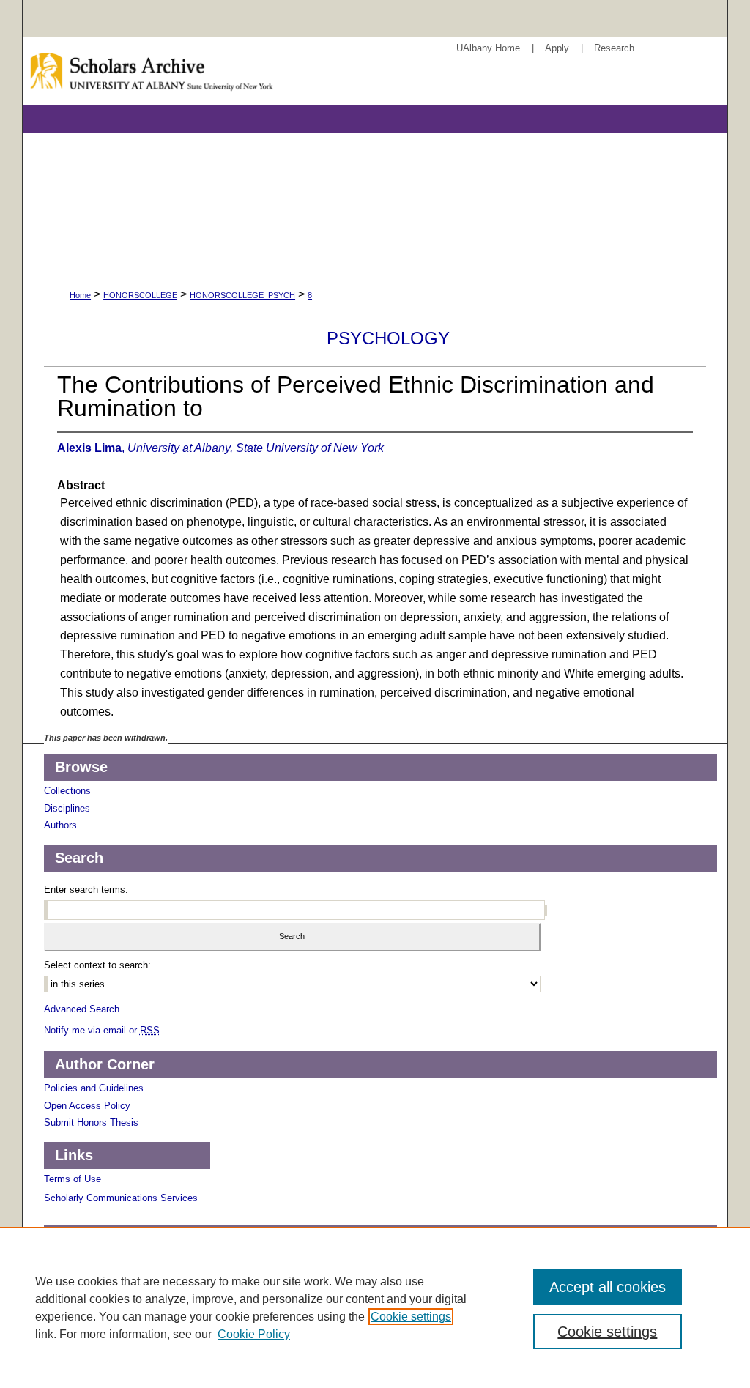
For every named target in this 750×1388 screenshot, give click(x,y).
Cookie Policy (254, 1334)
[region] (375, 1307)
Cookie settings (411, 1316)
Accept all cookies (607, 1287)
